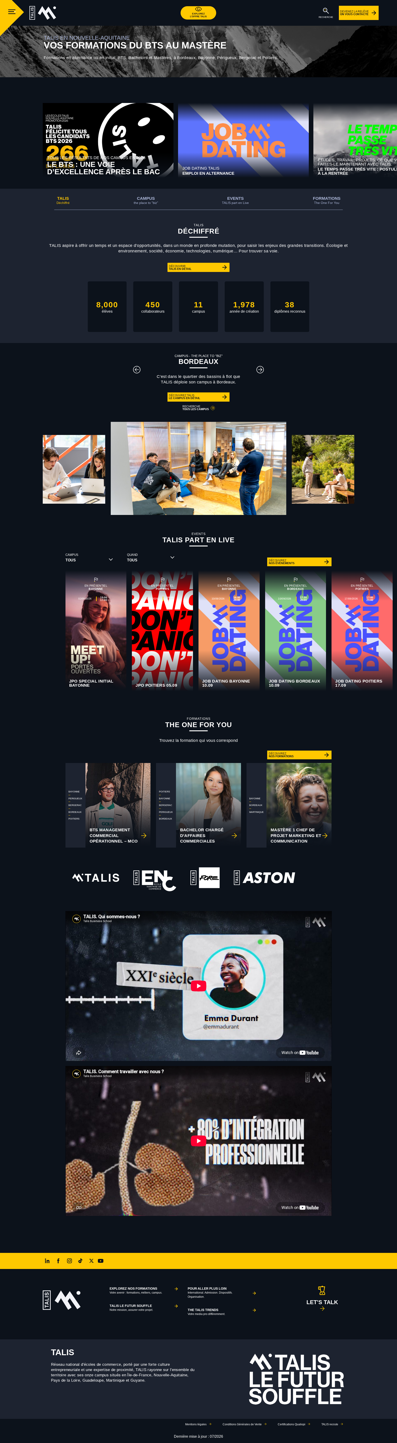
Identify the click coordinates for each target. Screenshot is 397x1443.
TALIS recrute (329, 1424)
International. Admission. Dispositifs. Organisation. (210, 1292)
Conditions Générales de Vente (242, 1424)
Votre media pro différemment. (206, 1312)
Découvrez (282, 562)
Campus (146, 200)
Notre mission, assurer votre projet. (131, 1308)
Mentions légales (196, 1424)
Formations (326, 200)
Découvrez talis (184, 397)
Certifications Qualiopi (291, 1424)
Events (235, 200)
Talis (63, 200)
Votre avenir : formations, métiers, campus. (136, 1290)
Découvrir (180, 268)
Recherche (195, 408)
